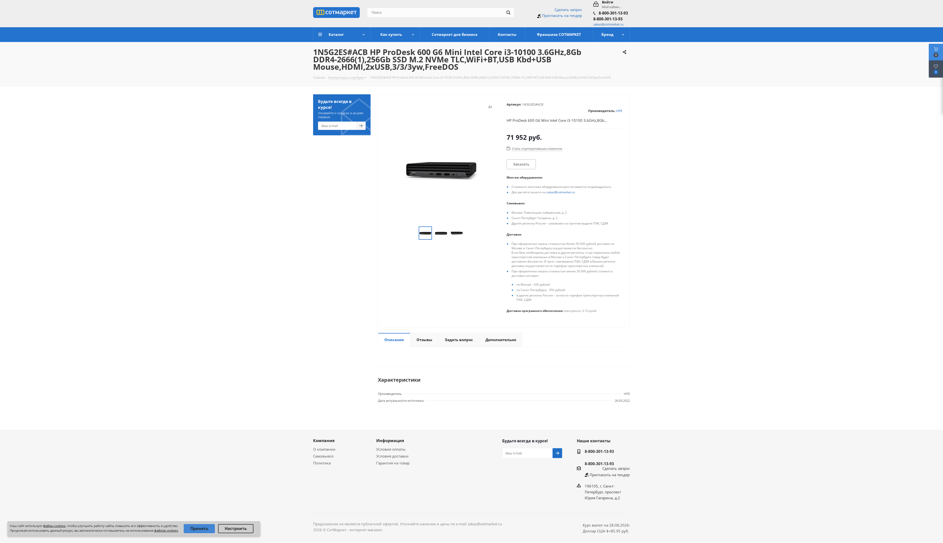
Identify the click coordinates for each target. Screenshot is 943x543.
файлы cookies (54, 526)
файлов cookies (166, 530)
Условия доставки (392, 456)
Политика (322, 462)
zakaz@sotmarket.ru (561, 192)
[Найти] (508, 12)
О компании (324, 449)
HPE (619, 111)
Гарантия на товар (393, 462)
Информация (390, 440)
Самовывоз (323, 456)
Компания (323, 440)
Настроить (236, 528)
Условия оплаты (390, 449)
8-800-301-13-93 (613, 13)
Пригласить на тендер (562, 15)
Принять (199, 528)
